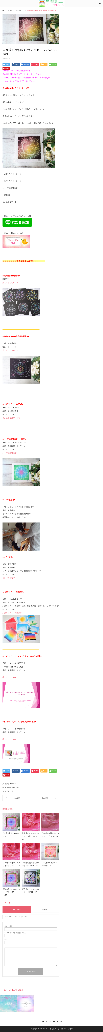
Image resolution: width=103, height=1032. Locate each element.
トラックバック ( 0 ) (45, 909)
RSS (60, 1021)
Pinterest (53, 1021)
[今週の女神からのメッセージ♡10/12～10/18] (11, 878)
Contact (57, 1021)
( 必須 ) (9, 926)
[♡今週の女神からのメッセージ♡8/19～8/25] (31, 851)
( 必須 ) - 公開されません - (16, 933)
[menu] (99, 3)
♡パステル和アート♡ (11, 418)
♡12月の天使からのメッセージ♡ (49, 864)
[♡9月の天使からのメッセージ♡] (11, 822)
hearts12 (13, 784)
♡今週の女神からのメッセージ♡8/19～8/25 (31, 864)
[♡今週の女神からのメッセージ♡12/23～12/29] (31, 822)
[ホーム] (3, 10)
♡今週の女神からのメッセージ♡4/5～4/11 (31, 890)
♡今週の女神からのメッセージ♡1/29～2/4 (50, 834)
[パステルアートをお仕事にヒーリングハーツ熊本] (52, 3)
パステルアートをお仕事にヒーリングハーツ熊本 (56, 1029)
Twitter (42, 1021)
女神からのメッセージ (15, 10)
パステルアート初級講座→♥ (14, 613)
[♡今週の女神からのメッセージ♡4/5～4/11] (31, 878)
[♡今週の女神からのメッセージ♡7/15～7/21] (11, 851)
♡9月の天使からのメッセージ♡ (11, 834)
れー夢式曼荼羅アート (11, 453)
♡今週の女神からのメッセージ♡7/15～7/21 (11, 864)
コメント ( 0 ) (16, 909)
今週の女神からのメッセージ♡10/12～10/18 (11, 892)
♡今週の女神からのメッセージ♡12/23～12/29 (31, 836)
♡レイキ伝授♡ (9, 578)
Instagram (49, 1021)
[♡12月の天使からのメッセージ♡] (50, 851)
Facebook (46, 1021)
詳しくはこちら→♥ (10, 283)
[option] (8, 1003)
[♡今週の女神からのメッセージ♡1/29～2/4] (50, 822)
